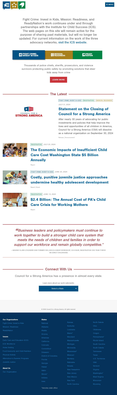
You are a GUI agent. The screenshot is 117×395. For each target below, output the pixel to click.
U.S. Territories (99, 359)
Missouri (70, 355)
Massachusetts (73, 340)
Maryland (71, 337)
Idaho (43, 370)
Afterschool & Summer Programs (16, 358)
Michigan (70, 344)
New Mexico (72, 377)
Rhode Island (98, 340)
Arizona (44, 334)
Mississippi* (72, 351)
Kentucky (70, 326)
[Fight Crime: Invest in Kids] (28, 55)
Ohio (95, 326)
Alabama (44, 327)
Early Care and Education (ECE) (16, 340)
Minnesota (71, 348)
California (45, 341)
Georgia (44, 363)
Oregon (96, 333)
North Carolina (73, 384)
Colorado (45, 345)
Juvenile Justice (9, 362)
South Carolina (99, 344)
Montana (70, 359)
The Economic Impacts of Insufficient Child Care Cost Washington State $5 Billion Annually (69, 154)
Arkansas (45, 338)
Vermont (96, 366)
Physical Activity (9, 355)
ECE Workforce (9, 344)
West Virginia (98, 377)
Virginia (96, 369)
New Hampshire (73, 369)
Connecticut (46, 349)
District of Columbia (49, 356)
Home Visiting (8, 347)
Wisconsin (97, 380)
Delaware (45, 352)
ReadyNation (88, 100)
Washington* (98, 373)
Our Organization (10, 372)
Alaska (44, 330)
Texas (95, 355)
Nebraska (71, 362)
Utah (95, 362)
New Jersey (71, 373)
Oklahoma (97, 329)
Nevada (70, 366)
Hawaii (44, 367)
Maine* (70, 333)
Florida (44, 359)
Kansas (70, 322)
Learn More (58, 80)
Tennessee (97, 351)
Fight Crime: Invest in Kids (70, 100)
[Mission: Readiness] (58, 55)
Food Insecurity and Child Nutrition (17, 351)
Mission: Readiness (104, 100)
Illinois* (44, 374)
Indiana (44, 378)
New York (71, 380)
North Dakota (98, 322)
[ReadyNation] (87, 55)
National (44, 323)
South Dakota (98, 348)
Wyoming (96, 384)
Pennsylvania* (98, 337)
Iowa (43, 381)
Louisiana (71, 329)
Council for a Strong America (14, 5)
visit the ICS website (72, 42)
